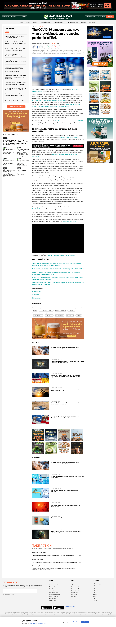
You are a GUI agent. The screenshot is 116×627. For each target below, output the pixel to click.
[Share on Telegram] (45, 47)
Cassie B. (59, 346)
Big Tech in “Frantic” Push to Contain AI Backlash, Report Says (15, 36)
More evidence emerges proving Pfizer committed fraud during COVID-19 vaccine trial (57, 269)
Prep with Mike (16, 12)
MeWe (94, 596)
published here (60, 614)
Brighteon (8, 12)
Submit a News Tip (53, 596)
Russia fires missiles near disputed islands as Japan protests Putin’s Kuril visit (15, 95)
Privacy (38, 612)
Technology (92, 22)
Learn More (76, 621)
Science (83, 22)
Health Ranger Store (76, 586)
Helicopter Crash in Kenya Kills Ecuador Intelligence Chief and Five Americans (15, 83)
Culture (35, 22)
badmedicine (44, 50)
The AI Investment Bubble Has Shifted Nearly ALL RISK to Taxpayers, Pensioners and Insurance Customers (23, 163)
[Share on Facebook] (37, 47)
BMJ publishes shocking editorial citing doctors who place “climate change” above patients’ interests (66, 532)
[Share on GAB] (48, 47)
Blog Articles (74, 594)
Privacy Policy (52, 598)
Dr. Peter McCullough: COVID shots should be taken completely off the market (67, 477)
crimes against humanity (46, 310)
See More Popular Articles (16, 106)
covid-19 (70, 50)
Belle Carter (60, 373)
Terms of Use (52, 600)
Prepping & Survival (72, 22)
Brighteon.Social (97, 585)
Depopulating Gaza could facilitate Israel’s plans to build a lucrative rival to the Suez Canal (66, 403)
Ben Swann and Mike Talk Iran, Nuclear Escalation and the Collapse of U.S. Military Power (9, 151)
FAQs (106, 12)
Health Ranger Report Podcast (78, 588)
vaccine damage (64, 53)
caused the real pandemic (70, 221)
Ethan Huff (60, 359)
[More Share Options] (59, 47)
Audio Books (31, 12)
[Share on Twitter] (41, 47)
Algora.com (35, 295)
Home (3, 12)
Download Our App (93, 12)
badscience (52, 50)
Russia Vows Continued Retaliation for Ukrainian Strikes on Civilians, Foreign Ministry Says (15, 77)
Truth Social (95, 590)
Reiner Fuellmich (36, 53)
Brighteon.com (70, 255)
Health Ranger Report (9, 134)
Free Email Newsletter (54, 586)
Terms (42, 612)
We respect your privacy (8, 594)
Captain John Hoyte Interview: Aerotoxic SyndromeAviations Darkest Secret (21, 172)
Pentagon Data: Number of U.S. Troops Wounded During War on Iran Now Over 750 (15, 43)
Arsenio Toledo (45, 43)
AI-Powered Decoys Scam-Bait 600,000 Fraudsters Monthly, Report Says (15, 49)
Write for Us (52, 590)
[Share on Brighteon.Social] (34, 47)
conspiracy (65, 50)
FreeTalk (95, 594)
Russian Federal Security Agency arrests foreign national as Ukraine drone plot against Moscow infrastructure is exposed (14, 69)
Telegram (95, 586)
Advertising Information (54, 594)
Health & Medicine (45, 22)
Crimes (75, 50)
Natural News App (75, 590)
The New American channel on (57, 255)
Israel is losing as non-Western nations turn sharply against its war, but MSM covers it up (67, 389)
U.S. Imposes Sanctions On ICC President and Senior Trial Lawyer (14, 55)
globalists (56, 52)
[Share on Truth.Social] (52, 47)
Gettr (94, 592)
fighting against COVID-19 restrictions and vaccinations (48, 100)
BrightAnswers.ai (83, 12)
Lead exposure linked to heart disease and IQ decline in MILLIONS (65, 491)
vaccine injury (72, 53)
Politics (27, 22)
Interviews (23, 12)
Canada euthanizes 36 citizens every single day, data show (66, 517)
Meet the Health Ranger (54, 585)
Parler (94, 588)
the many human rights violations (69, 137)
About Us (101, 12)
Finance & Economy (58, 22)
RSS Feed (73, 596)
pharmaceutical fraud (77, 52)
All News (73, 585)
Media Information (53, 592)
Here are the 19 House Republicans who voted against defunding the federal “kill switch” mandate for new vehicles (66, 417)
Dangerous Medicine (47, 52)
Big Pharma (58, 50)
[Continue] (35, 591)
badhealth (38, 50)
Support (51, 588)
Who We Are (52, 583)
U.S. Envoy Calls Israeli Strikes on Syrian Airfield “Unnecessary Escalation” (15, 88)
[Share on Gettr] (55, 47)
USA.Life (95, 600)
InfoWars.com (36, 298)
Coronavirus (39, 26)
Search (112, 12)
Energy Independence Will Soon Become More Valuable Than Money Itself (9, 162)
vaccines (79, 53)
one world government (65, 52)
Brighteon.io (96, 583)
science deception (46, 53)
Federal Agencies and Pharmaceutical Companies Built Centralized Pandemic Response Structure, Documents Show (15, 61)
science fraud (55, 53)
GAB (94, 598)
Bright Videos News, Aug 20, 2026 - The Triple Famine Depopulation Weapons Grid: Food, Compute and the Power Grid (9, 173)
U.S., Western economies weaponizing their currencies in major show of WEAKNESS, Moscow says (67, 362)
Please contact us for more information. (41, 569)
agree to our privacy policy (38, 623)
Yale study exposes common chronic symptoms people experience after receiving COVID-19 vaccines (65, 348)
